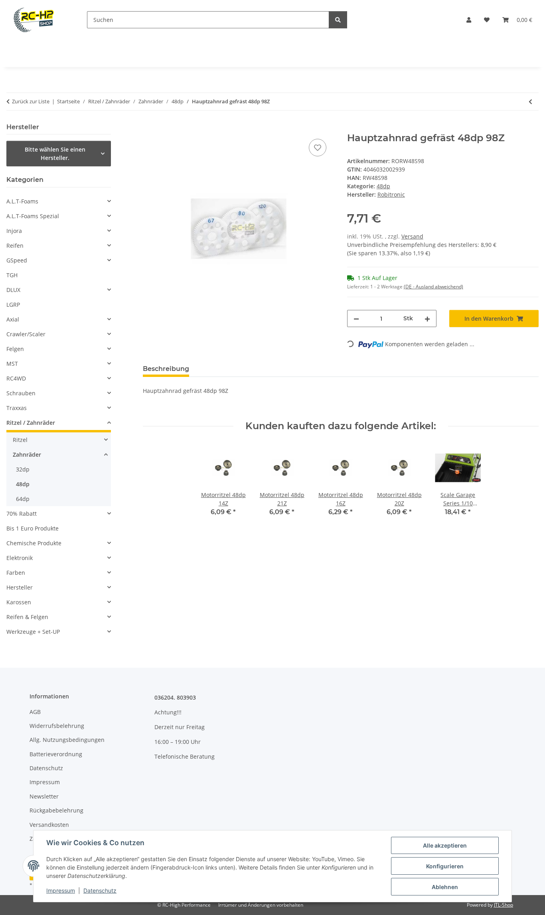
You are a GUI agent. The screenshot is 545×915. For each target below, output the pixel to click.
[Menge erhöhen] (427, 318)
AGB (35, 712)
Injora (14, 231)
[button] (469, 20)
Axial (12, 319)
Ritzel (20, 440)
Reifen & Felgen (27, 617)
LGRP (13, 304)
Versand (412, 236)
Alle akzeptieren (445, 845)
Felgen (15, 349)
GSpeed (16, 260)
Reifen (15, 245)
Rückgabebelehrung (56, 810)
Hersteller (19, 587)
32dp (23, 469)
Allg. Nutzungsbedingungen (67, 739)
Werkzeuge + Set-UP (33, 631)
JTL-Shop (503, 904)
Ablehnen (445, 886)
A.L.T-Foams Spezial (32, 216)
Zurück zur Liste (30, 101)
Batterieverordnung (56, 754)
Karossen (18, 602)
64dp (23, 499)
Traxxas (16, 408)
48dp (383, 186)
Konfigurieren (445, 866)
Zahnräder (27, 454)
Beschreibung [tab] (166, 369)
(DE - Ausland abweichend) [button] (433, 286)
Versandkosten (49, 824)
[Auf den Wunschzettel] (317, 147)
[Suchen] (338, 19)
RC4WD (16, 378)
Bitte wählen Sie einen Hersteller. (55, 154)
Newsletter (44, 796)
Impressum (60, 890)
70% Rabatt (21, 513)
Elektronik (19, 558)
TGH (12, 275)
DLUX (13, 290)
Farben (15, 572)
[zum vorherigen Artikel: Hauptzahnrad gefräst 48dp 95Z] (530, 101)
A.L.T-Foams (22, 201)
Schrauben (21, 393)
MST (12, 363)
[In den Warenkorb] (149, 128)
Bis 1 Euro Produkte (32, 528)
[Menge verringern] (356, 318)
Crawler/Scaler (25, 334)
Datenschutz (100, 890)
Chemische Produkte (33, 543)
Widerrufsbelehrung (57, 726)
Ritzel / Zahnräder (30, 422)
